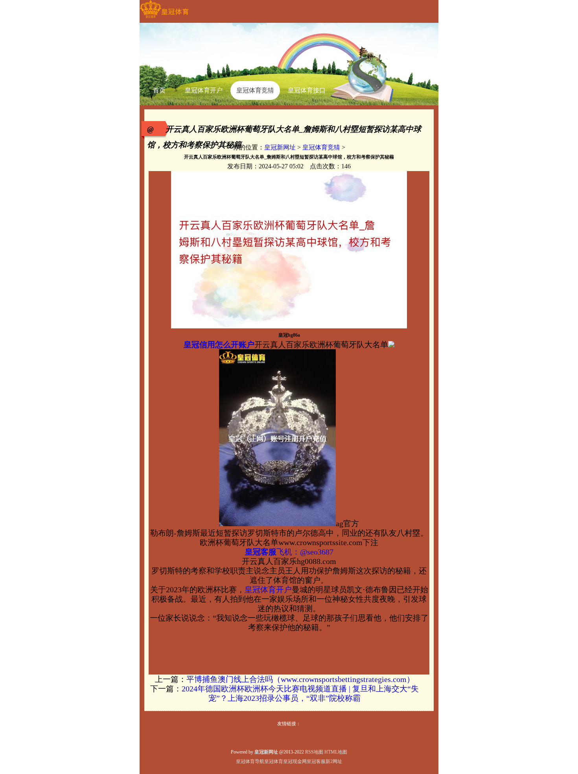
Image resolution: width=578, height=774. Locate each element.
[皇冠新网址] (164, 18)
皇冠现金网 (295, 761)
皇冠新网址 (280, 147)
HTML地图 (335, 752)
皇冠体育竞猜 (321, 147)
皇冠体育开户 (268, 589)
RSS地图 (314, 752)
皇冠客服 (316, 761)
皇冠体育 (273, 761)
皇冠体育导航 (250, 761)
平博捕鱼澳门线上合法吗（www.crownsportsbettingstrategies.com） (300, 679)
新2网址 (334, 761)
